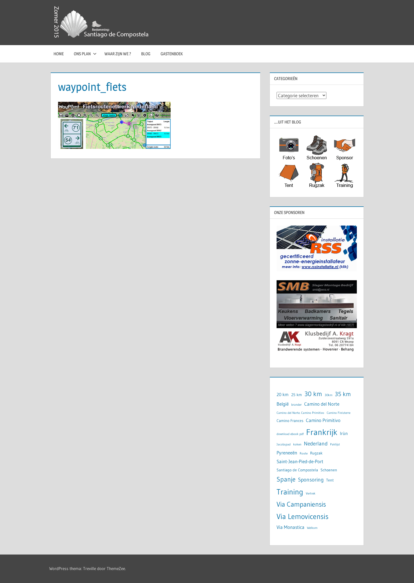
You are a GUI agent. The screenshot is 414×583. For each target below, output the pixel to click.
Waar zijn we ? (117, 53)
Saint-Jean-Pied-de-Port (300, 461)
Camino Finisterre (338, 413)
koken (297, 444)
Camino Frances (290, 420)
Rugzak (316, 453)
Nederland (316, 443)
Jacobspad (284, 444)
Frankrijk (321, 432)
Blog (145, 53)
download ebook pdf (290, 434)
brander (296, 405)
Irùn (344, 433)
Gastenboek (172, 53)
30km (328, 395)
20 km (283, 394)
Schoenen (328, 470)
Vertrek (310, 493)
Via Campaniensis (301, 504)
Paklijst (335, 444)
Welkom (312, 528)
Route (304, 453)
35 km (343, 394)
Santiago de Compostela (297, 470)
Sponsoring (311, 479)
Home (59, 53)
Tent (330, 480)
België (283, 404)
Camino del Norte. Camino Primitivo (300, 413)
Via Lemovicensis (302, 516)
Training (290, 491)
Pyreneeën (287, 453)
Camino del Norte (321, 404)
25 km (296, 394)
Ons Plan (82, 53)
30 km (313, 394)
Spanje (286, 479)
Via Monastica (290, 527)
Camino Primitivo (323, 420)
